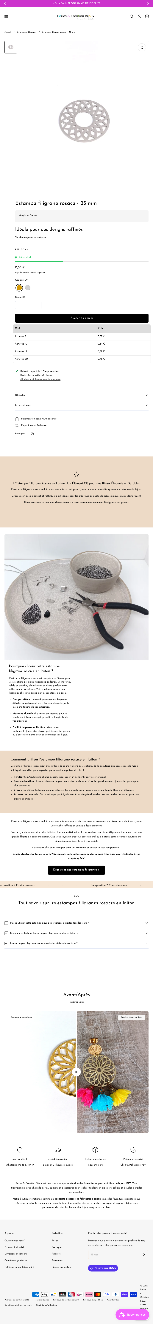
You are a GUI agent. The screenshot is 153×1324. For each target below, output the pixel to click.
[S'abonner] (144, 1254)
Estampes (57, 1260)
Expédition (20, 273)
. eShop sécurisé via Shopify (144, 1308)
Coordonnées (113, 1300)
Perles (55, 1241)
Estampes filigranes (26, 32)
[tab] (10, 47)
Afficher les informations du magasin (40, 379)
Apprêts (56, 1254)
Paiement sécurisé (14, 1247)
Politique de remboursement (66, 1300)
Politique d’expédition (93, 1300)
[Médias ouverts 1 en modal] (142, 47)
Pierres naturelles (61, 1267)
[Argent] (27, 287)
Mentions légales (41, 1300)
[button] (6, 16)
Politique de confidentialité (19, 1267)
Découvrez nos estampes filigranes (75, 869)
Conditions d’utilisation (46, 1305)
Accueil (7, 32)
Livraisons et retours (15, 1254)
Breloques (57, 1247)
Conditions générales (15, 1260)
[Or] (19, 287)
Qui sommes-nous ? (14, 1241)
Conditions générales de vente (18, 1305)
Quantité (20, 297)
